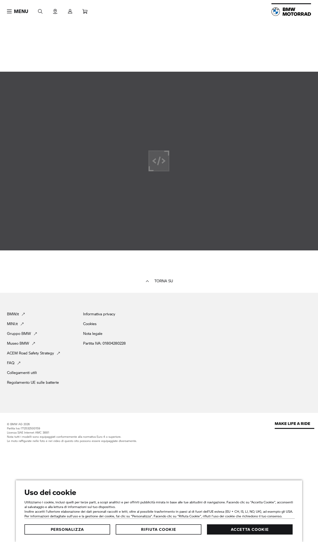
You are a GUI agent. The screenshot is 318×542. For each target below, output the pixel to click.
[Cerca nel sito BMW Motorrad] (40, 10)
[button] (17, 11)
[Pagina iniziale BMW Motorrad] (291, 11)
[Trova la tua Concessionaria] (55, 10)
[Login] (70, 10)
